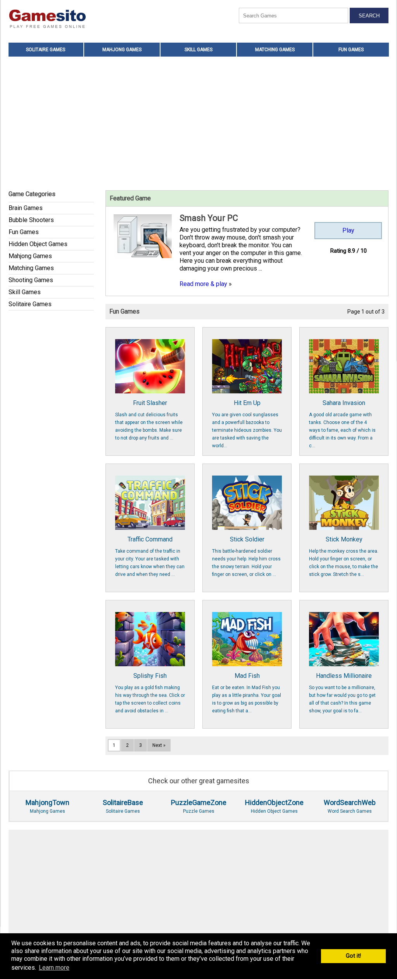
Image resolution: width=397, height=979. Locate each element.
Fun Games (351, 49)
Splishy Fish (150, 693)
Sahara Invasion (342, 423)
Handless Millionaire (342, 693)
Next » (159, 745)
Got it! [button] (353, 956)
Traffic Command (150, 556)
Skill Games (198, 49)
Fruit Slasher (149, 420)
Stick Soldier (246, 556)
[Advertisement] (198, 122)
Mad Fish (246, 693)
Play (348, 230)
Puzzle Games (198, 806)
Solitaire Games (45, 49)
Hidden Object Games (38, 244)
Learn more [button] (54, 967)
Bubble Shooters (31, 220)
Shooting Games (31, 280)
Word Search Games (350, 806)
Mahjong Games (122, 49)
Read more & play (203, 284)
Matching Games (275, 49)
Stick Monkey (343, 556)
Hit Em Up (247, 423)
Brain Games (26, 208)
